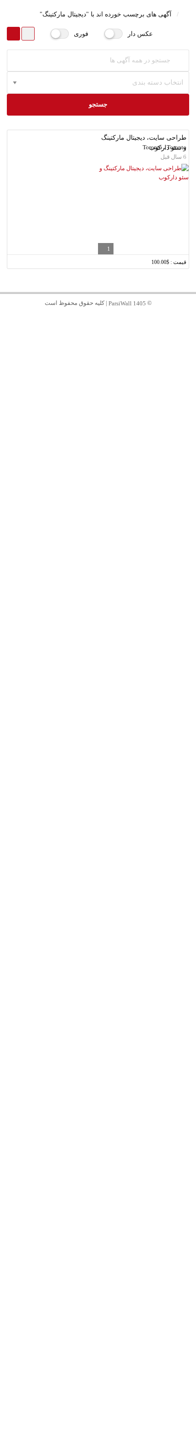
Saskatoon (98, 995)
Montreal (98, 525)
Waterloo (98, 779)
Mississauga (98, 545)
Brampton (98, 584)
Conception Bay (98, 1092)
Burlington (98, 721)
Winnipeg (98, 623)
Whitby (98, 877)
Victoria (98, 916)
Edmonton (98, 682)
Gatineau (98, 662)
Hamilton (98, 701)
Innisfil (98, 1171)
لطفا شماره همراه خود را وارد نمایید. (133, 320)
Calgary (98, 642)
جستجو (98, 104)
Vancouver (98, 505)
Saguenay (98, 1347)
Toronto (98, 486)
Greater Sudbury (98, 1269)
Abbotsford (98, 1229)
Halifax (98, 838)
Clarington (98, 897)
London (98, 799)
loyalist (98, 1327)
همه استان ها (98, 466)
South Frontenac (98, 1308)
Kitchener (98, 740)
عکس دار (140, 33)
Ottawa (98, 564)
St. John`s (98, 1073)
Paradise (98, 1132)
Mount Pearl (98, 1112)
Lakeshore (98, 975)
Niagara (98, 819)
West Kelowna (98, 1210)
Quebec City (98, 603)
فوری (81, 33)
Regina (98, 1014)
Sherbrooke (98, 1034)
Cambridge (98, 760)
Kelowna (98, 1190)
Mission (98, 1249)
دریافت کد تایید (98, 371)
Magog (98, 1053)
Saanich (98, 936)
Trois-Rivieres (98, 1366)
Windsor (98, 956)
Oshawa (98, 858)
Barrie (98, 1151)
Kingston (98, 1288)
